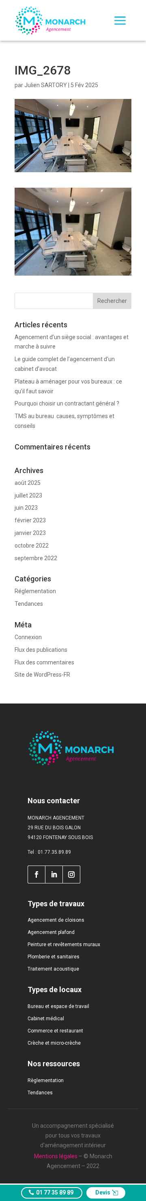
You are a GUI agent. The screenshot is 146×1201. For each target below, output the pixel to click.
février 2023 (30, 520)
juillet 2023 (28, 495)
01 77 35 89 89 (54, 1192)
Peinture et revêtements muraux (64, 944)
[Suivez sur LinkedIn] (54, 874)
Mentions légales (55, 1156)
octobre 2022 (32, 545)
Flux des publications (41, 650)
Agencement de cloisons (56, 920)
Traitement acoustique (53, 969)
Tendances (29, 603)
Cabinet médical (46, 1018)
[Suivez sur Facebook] (36, 874)
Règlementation (46, 1080)
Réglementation (35, 591)
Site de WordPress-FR (42, 674)
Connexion (28, 637)
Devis (102, 1192)
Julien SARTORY (45, 85)
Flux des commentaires (44, 662)
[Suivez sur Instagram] (71, 874)
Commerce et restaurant (55, 1031)
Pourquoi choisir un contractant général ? (67, 403)
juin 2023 (26, 507)
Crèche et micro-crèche (54, 1043)
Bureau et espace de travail (58, 1006)
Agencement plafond (51, 932)
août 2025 (28, 483)
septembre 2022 (36, 558)
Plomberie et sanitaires (53, 957)
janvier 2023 (30, 533)
